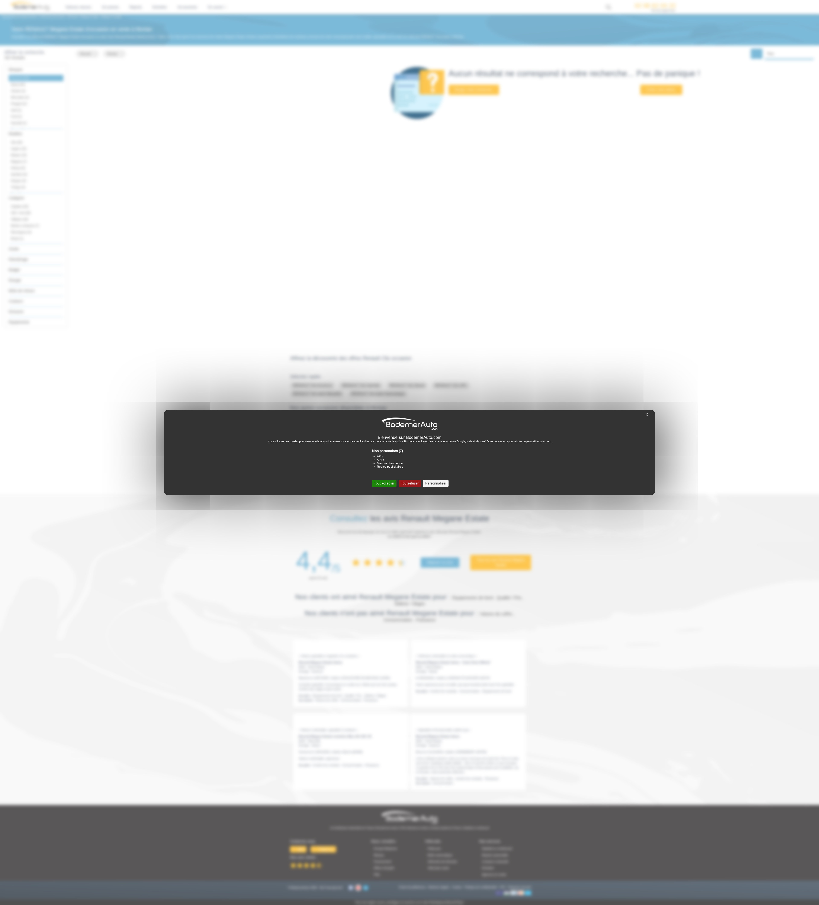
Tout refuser (410, 483)
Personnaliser (435, 483)
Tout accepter (384, 483)
